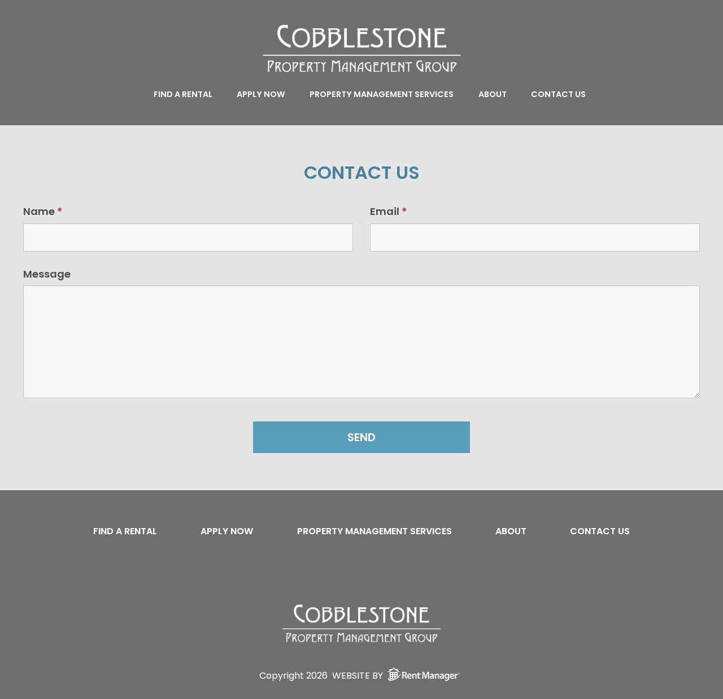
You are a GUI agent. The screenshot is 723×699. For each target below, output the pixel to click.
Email (388, 211)
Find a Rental (183, 94)
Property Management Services (382, 94)
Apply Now (261, 94)
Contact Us (558, 94)
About (492, 94)
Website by (357, 675)
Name (42, 211)
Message (47, 274)
